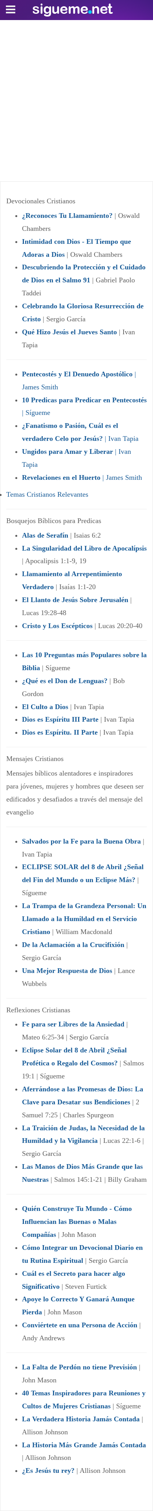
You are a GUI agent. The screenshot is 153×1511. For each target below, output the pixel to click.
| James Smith (82, 477)
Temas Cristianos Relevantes (47, 494)
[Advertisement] (76, 100)
